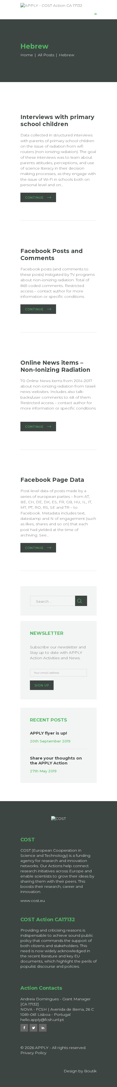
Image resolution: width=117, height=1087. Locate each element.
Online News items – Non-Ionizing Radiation (55, 366)
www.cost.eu (32, 900)
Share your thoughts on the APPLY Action (56, 761)
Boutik (90, 1071)
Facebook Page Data (52, 479)
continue (34, 197)
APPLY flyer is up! (48, 733)
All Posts (46, 54)
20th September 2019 (50, 741)
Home (26, 54)
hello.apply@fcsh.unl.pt (42, 1019)
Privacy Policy (33, 1052)
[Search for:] (58, 603)
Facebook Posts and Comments (51, 254)
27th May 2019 (43, 771)
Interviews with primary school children (57, 120)
